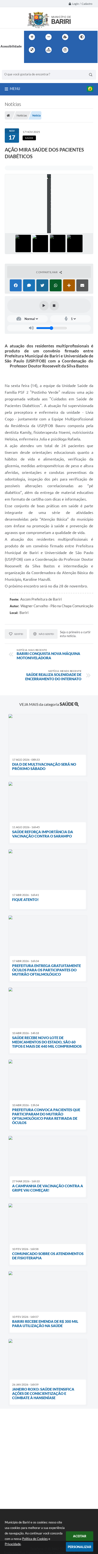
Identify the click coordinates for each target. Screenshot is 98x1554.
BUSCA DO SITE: (16, 67)
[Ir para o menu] (89, 50)
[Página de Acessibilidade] (65, 50)
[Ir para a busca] (29, 60)
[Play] (44, 305)
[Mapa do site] (48, 50)
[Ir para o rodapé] (39, 60)
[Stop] (54, 305)
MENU (15, 89)
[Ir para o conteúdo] (78, 50)
